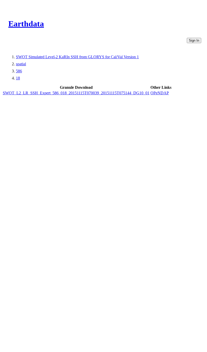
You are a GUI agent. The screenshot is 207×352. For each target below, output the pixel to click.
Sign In (194, 40)
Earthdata (26, 23)
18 (18, 78)
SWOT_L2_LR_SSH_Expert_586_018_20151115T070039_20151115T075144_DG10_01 (76, 93)
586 (19, 71)
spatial (21, 64)
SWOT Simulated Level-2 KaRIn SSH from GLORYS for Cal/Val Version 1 (77, 57)
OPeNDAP (159, 93)
